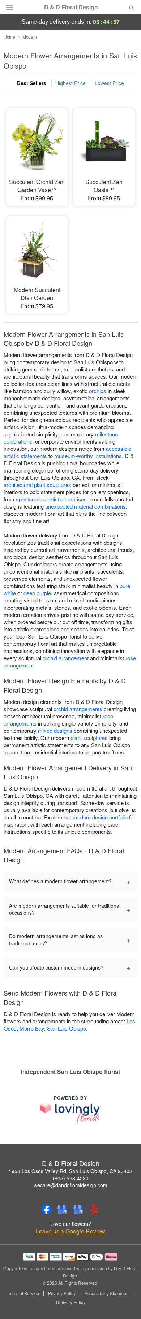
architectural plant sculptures (37, 484)
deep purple (37, 593)
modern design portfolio (100, 817)
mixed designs (55, 730)
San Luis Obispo (66, 1028)
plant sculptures (89, 737)
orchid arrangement (66, 658)
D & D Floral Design (71, 7)
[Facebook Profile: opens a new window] (47, 1209)
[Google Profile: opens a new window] (62, 1209)
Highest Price (70, 83)
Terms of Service (23, 1293)
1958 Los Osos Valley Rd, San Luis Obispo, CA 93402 (70, 1171)
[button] (126, 1303)
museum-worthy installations (88, 456)
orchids (97, 391)
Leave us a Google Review (70, 1231)
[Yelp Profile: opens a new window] (94, 1209)
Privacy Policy (62, 1293)
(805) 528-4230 (71, 1178)
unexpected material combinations (85, 506)
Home (9, 37)
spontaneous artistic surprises (51, 499)
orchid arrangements (78, 709)
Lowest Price (109, 83)
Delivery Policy (70, 1302)
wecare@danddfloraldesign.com (70, 1185)
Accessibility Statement (107, 1293)
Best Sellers (31, 83)
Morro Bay (32, 1028)
